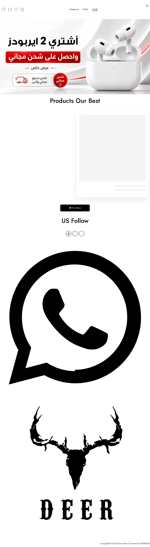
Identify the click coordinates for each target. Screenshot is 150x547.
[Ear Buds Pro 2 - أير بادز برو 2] (112, 148)
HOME (95, 9)
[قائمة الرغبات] (83, 118)
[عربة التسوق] (22, 9)
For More (76, 208)
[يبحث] (3, 9)
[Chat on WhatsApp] (75, 390)
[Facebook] (81, 233)
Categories (74, 9)
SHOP (85, 9)
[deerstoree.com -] (143, 9)
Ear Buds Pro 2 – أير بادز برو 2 (129, 186)
